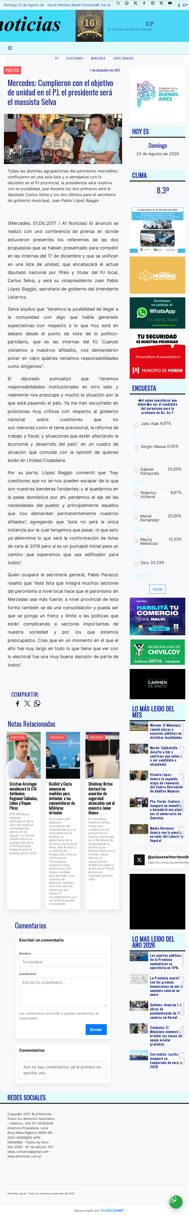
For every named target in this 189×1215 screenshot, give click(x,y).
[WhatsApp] (129, 5)
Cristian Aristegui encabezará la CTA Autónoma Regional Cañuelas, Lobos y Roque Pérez (24, 796)
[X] (137, 5)
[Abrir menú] (10, 48)
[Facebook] (146, 5)
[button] (120, 5)
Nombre (25, 953)
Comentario (27, 974)
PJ (57, 58)
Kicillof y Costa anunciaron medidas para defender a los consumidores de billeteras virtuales (62, 798)
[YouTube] (172, 5)
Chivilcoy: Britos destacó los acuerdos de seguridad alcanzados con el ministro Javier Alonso (101, 798)
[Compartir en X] (27, 704)
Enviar (96, 1029)
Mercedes (98, 58)
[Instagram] (154, 5)
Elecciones (74, 58)
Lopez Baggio (123, 58)
